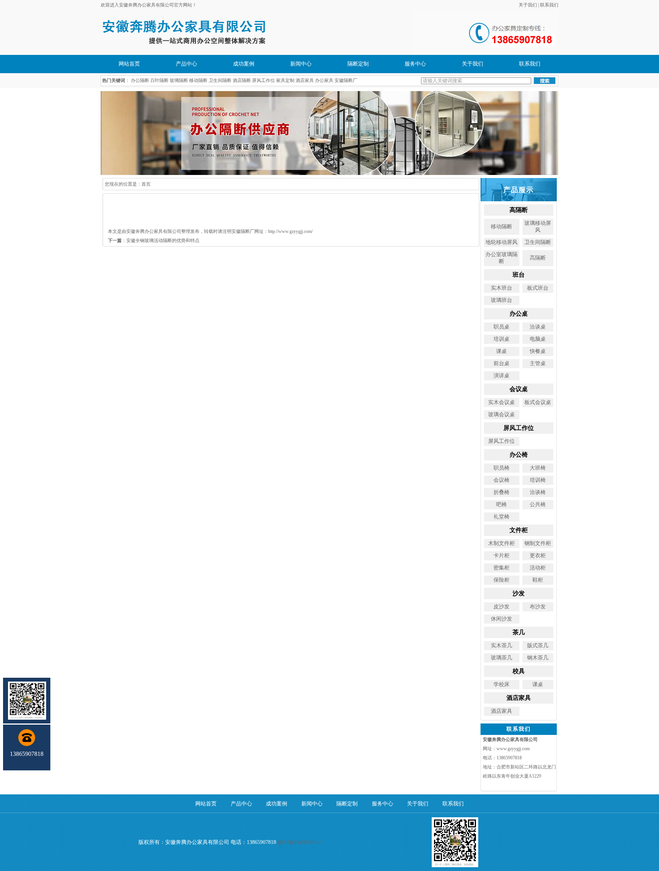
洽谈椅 (538, 492)
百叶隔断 (159, 80)
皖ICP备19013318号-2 (299, 842)
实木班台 (501, 288)
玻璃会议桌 (501, 414)
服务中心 (415, 64)
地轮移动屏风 (501, 242)
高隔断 (538, 258)
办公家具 (324, 80)
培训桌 (501, 339)
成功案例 (243, 64)
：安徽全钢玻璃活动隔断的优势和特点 (153, 240)
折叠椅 (501, 492)
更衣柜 (538, 555)
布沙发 (538, 607)
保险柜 (501, 580)
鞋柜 (537, 580)
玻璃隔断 (179, 80)
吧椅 (501, 504)
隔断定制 (358, 64)
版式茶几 (537, 645)
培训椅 (538, 480)
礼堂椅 (501, 517)
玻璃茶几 (501, 658)
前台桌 (501, 363)
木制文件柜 (501, 543)
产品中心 (186, 64)
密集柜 (501, 568)
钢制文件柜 (537, 543)
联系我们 (549, 5)
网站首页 (129, 64)
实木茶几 (501, 645)
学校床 (501, 684)
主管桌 (538, 363)
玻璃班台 (501, 300)
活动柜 (538, 568)
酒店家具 (305, 80)
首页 (146, 184)
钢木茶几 (537, 658)
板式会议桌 (537, 402)
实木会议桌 (501, 402)
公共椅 (538, 504)
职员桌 (501, 327)
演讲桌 (501, 376)
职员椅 (501, 468)
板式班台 (537, 288)
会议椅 (501, 480)
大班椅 (538, 468)
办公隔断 (140, 80)
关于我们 (528, 5)
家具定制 (285, 80)
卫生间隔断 (220, 80)
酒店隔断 (242, 80)
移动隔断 (198, 80)
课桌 (501, 351)
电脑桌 (538, 339)
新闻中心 (301, 64)
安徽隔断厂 (345, 80)
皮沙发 (501, 607)
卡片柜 (501, 555)
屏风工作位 (263, 80)
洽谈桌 (538, 327)
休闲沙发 (501, 619)
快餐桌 (538, 351)
